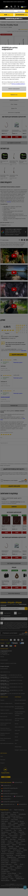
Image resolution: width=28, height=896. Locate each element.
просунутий (20, 11)
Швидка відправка (6, 1)
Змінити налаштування (14, 88)
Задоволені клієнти (20, 1)
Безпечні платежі (13, 1)
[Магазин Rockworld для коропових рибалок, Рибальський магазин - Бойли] (6, 7)
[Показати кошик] (18, 6)
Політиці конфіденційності (18, 83)
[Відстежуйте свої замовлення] (11, 6)
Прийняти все (14, 94)
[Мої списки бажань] (15, 6)
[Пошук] (26, 11)
